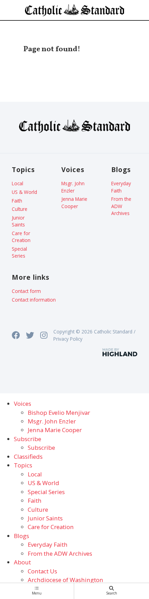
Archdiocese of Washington (65, 580)
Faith (17, 200)
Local (17, 183)
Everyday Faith (121, 187)
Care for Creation (21, 236)
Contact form (26, 291)
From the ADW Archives (121, 206)
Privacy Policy (67, 339)
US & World (24, 192)
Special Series (19, 252)
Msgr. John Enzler (73, 187)
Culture (19, 209)
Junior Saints (18, 221)
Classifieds (28, 457)
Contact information (34, 299)
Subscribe (41, 448)
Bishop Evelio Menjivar (59, 413)
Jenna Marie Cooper (74, 202)
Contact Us (42, 571)
